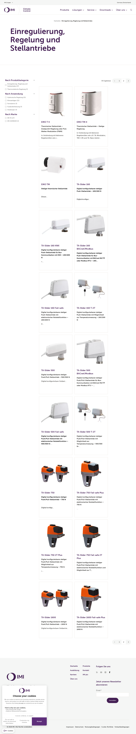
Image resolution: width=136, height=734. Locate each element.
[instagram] (105, 672)
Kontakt (86, 670)
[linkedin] (97, 672)
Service (90, 10)
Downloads (105, 10)
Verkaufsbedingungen (122, 727)
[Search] (131, 10)
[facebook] (109, 672)
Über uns (120, 10)
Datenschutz (79, 727)
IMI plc (85, 675)
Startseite (57, 21)
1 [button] (119, 81)
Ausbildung (74, 670)
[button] (114, 81)
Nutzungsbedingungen (92, 727)
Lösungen (77, 10)
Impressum (70, 727)
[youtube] (101, 672)
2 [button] (123, 81)
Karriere (73, 675)
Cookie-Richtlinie (107, 727)
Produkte (64, 10)
